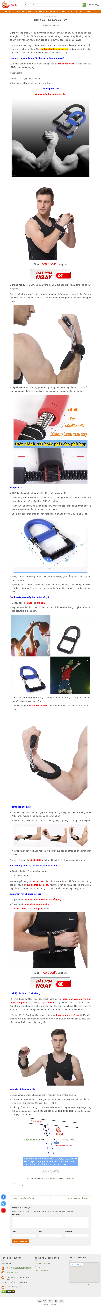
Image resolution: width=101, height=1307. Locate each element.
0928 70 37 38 (26, 1268)
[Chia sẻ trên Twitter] (47, 1171)
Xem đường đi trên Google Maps (80, 1285)
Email (41, 1231)
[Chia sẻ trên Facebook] (43, 1171)
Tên (14, 1231)
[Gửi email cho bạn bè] (50, 1171)
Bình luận (16, 1214)
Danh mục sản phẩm (42, 1263)
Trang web (68, 1231)
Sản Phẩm (43, 11)
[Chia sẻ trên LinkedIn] (57, 1171)
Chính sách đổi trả (41, 1270)
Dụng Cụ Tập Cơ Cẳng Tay (78, 1198)
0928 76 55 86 (12, 1268)
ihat (58, 25)
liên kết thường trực (68, 1178)
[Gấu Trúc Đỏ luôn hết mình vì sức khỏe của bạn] (11, 5)
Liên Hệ (87, 11)
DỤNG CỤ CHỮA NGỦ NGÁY (24, 1198)
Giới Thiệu (6, 11)
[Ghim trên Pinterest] (54, 1171)
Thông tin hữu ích (41, 1267)
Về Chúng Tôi (76, 11)
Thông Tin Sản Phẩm (50, 16)
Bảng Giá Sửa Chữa (29, 11)
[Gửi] (84, 5)
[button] (93, 5)
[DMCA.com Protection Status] (8, 1291)
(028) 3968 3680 (12, 1272)
